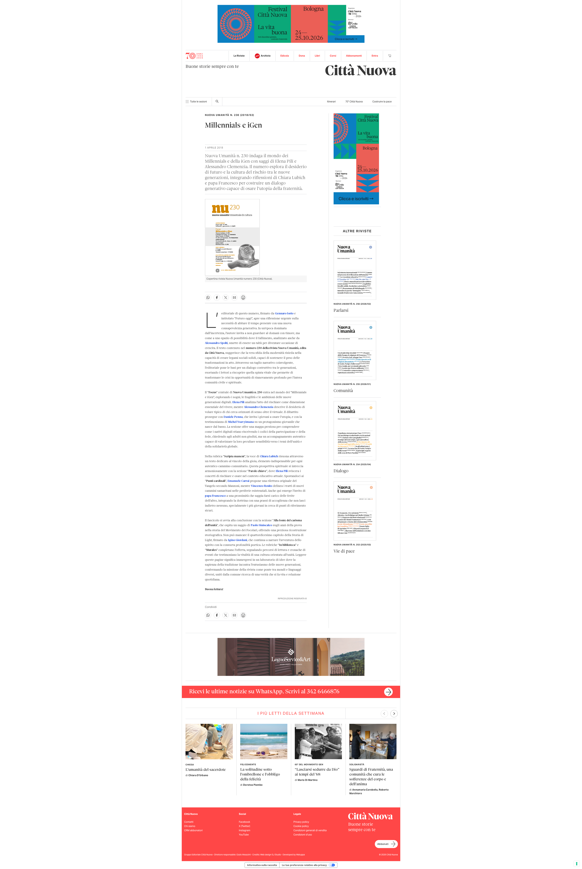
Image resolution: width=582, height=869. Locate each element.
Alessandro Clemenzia (258, 407)
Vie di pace (344, 551)
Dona (302, 55)
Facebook (244, 821)
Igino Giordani (237, 540)
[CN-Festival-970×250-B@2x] (291, 23)
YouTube (244, 834)
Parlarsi (341, 310)
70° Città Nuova (354, 101)
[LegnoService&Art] (291, 656)
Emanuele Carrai (238, 481)
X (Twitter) (244, 826)
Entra (375, 55)
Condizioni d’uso (302, 834)
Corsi (333, 55)
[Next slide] (394, 713)
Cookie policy (301, 826)
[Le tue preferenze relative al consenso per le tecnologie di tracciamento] (577, 864)
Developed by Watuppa (294, 854)
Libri (317, 55)
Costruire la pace (382, 101)
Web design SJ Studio (270, 854)
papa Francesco (215, 495)
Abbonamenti (354, 55)
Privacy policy (301, 821)
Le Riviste (239, 55)
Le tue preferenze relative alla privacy (304, 865)
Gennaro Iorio (284, 313)
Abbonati (382, 844)
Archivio (266, 55)
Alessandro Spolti (216, 343)
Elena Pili (238, 402)
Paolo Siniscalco (261, 525)
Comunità (343, 391)
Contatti (188, 821)
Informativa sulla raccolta (262, 865)
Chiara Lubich (269, 456)
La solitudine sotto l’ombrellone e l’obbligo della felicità (260, 774)
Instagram (244, 830)
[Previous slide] (384, 713)
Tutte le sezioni (198, 101)
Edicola (284, 55)
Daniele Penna (233, 417)
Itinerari (331, 101)
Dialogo (341, 471)
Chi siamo (189, 826)
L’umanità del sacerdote (206, 770)
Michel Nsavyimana (241, 422)
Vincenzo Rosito (261, 486)
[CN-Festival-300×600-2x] (356, 158)
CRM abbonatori (193, 830)
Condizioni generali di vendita (310, 830)
